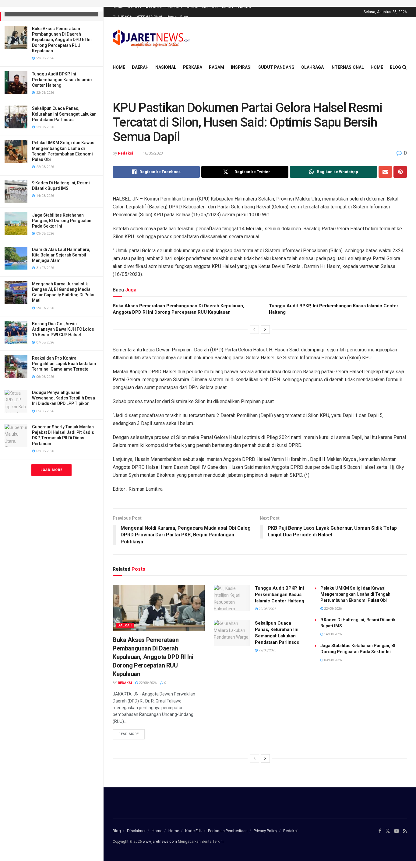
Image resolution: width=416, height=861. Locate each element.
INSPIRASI (210, 7)
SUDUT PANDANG (236, 7)
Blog (184, 17)
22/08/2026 (147, 683)
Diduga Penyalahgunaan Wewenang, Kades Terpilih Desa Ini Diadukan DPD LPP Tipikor (63, 398)
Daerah (125, 625)
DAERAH (134, 7)
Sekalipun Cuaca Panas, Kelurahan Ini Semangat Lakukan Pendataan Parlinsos (64, 114)
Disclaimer (136, 830)
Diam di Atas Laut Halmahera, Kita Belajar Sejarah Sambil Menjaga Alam (61, 255)
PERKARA (174, 7)
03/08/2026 (332, 660)
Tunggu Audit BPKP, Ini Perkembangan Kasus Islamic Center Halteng (62, 79)
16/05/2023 (153, 153)
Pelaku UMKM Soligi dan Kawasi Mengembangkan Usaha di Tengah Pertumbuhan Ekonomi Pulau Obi (355, 594)
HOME (118, 7)
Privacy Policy (265, 830)
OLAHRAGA (122, 17)
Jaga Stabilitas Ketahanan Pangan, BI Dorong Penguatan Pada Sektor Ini (61, 220)
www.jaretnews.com (160, 841)
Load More (51, 470)
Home (172, 17)
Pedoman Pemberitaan (228, 830)
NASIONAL (153, 7)
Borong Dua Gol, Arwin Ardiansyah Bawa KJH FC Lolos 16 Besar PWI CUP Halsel (63, 329)
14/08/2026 (332, 634)
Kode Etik (193, 830)
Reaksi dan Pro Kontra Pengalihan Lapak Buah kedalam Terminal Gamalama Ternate (64, 363)
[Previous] (254, 329)
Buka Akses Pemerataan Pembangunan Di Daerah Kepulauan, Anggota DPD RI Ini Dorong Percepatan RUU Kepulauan (62, 39)
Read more (128, 734)
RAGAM (191, 7)
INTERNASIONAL (149, 17)
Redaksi (125, 153)
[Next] (265, 329)
